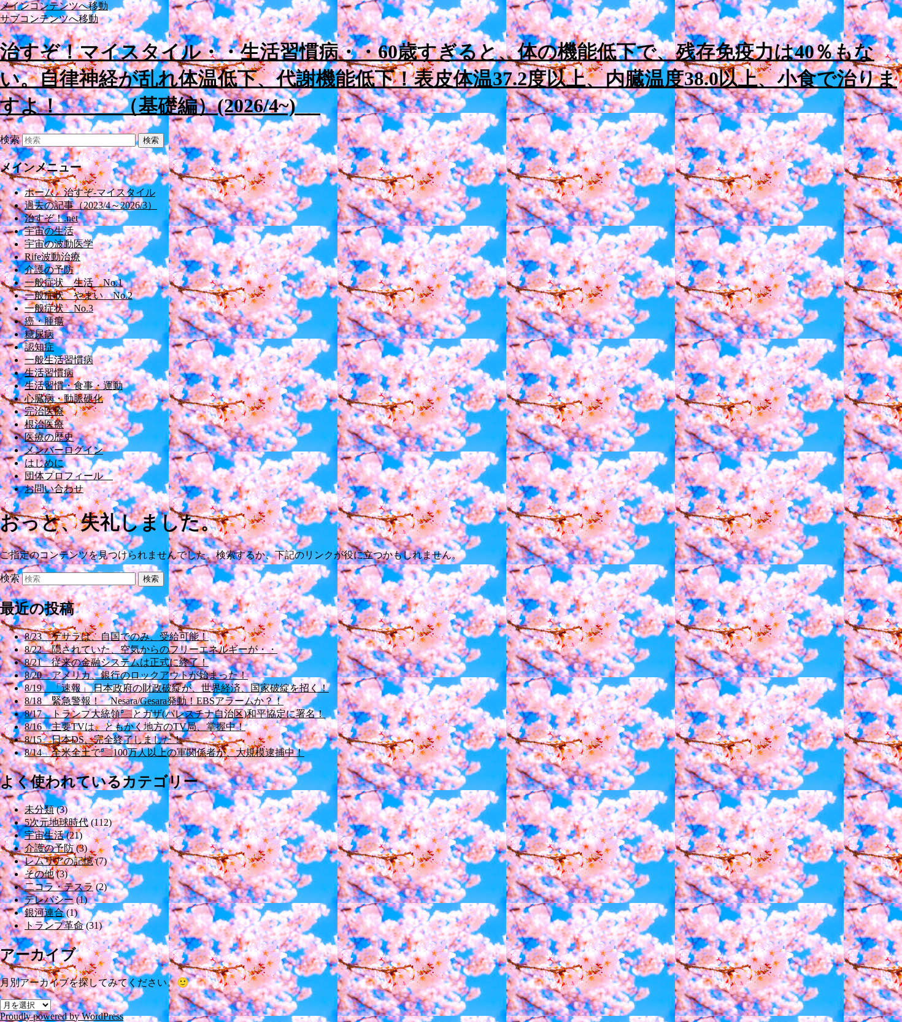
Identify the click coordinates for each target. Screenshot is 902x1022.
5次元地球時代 (56, 822)
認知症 (39, 347)
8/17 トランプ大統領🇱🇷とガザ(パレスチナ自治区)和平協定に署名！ (175, 714)
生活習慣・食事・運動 (74, 385)
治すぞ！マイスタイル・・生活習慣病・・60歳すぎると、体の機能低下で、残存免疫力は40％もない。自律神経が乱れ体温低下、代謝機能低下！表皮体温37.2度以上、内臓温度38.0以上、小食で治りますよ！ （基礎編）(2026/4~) (448, 78)
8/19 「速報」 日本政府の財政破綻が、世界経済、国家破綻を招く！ (177, 688)
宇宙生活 (44, 835)
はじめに (44, 463)
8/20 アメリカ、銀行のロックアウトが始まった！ (136, 675)
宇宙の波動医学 (59, 244)
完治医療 (44, 411)
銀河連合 (44, 912)
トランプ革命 (54, 925)
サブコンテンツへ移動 (49, 18)
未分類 (39, 809)
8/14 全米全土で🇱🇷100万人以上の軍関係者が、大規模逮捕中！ (164, 752)
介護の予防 (49, 269)
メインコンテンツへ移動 (54, 6)
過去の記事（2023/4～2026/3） (91, 205)
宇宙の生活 (49, 231)
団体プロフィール (69, 476)
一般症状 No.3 (59, 308)
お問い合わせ (54, 488)
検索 (10, 139)
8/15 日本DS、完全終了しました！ (103, 739)
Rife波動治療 (52, 257)
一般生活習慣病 (59, 360)
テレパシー (49, 899)
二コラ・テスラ (59, 887)
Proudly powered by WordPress (61, 1016)
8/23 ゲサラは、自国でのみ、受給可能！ (117, 636)
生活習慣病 (49, 372)
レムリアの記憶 (59, 861)
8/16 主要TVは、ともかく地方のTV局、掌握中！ (135, 726)
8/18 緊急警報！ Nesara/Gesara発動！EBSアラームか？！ (154, 701)
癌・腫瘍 (44, 321)
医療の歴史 (49, 437)
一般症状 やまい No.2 (79, 295)
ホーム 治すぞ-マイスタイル (90, 192)
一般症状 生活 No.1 (74, 282)
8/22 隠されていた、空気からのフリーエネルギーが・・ (151, 649)
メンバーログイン (64, 450)
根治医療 (44, 424)
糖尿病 (39, 334)
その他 (39, 874)
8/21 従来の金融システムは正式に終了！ (117, 662)
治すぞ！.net (51, 218)
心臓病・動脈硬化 (64, 398)
